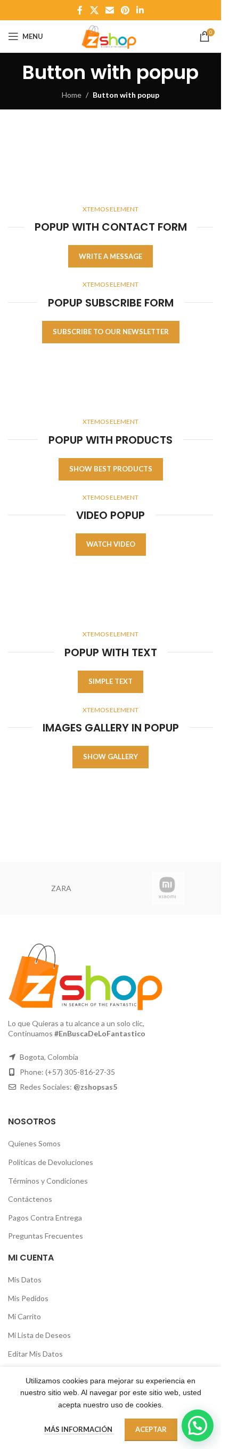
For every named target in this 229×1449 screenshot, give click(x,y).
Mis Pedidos (28, 1298)
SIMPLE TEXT (110, 681)
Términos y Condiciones (48, 1180)
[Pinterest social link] (125, 10)
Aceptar (151, 1429)
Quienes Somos (34, 1143)
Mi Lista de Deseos (39, 1335)
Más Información (79, 1429)
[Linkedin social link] (140, 10)
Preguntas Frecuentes (45, 1235)
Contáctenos (30, 1198)
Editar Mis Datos (35, 1353)
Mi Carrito (24, 1316)
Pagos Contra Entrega (45, 1217)
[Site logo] (110, 35)
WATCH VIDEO (110, 544)
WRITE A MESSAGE (110, 256)
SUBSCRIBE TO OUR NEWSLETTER (111, 331)
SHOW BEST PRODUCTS (110, 468)
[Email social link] (109, 10)
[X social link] (94, 10)
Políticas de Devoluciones (50, 1162)
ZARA (61, 888)
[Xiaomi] (167, 888)
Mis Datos (25, 1279)
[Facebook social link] (79, 10)
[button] (198, 1425)
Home (71, 94)
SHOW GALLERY (110, 756)
